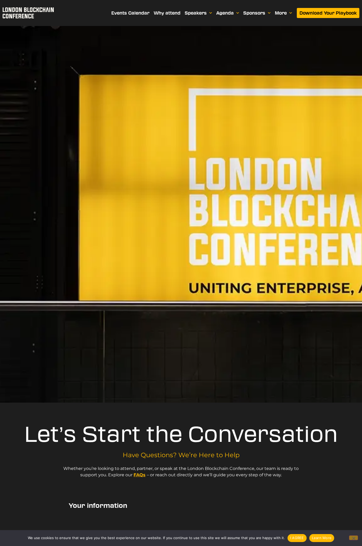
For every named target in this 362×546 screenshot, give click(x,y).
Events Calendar (130, 13)
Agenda (225, 13)
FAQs (139, 474)
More (281, 13)
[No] (353, 537)
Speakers (196, 13)
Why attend (167, 13)
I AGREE (297, 538)
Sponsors (254, 13)
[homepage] (28, 13)
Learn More (322, 538)
